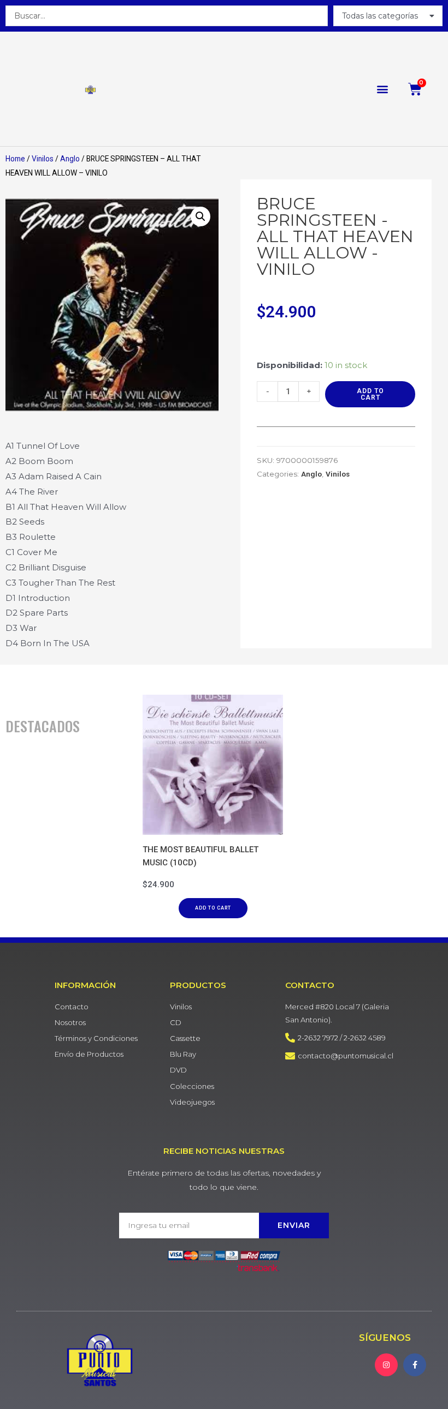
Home (15, 158)
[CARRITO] (415, 89)
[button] (383, 89)
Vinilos (43, 158)
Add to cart (370, 394)
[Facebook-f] (414, 1364)
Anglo (70, 158)
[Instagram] (386, 1364)
